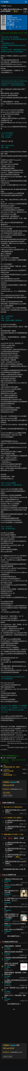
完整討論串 (7, 834)
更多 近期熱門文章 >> (14, 936)
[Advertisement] (14, 1024)
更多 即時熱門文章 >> (14, 1004)
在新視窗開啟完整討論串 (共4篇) (14, 869)
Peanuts (9, 6)
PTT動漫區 (3, 6)
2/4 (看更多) (10, 25)
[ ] (7, 881)
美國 (10, 782)
